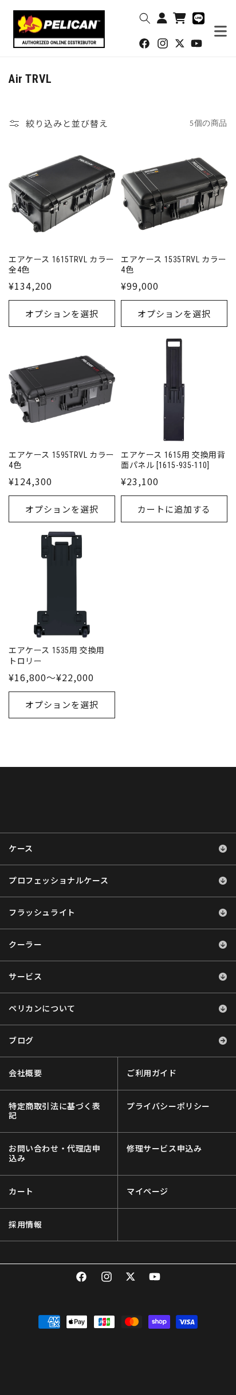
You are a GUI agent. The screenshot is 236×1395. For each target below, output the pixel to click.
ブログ (21, 1040)
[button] (145, 18)
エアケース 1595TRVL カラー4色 (62, 460)
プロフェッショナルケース (58, 880)
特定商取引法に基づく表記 (55, 1111)
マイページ (147, 1191)
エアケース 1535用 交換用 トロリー (57, 655)
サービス (25, 976)
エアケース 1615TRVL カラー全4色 (62, 264)
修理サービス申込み (164, 1148)
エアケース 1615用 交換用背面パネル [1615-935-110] (173, 460)
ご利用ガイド (152, 1073)
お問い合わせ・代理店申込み (55, 1153)
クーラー (25, 944)
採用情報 (25, 1224)
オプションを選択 (62, 313)
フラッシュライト (42, 912)
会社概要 (25, 1073)
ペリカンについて (42, 1008)
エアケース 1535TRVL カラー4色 (174, 264)
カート (21, 1191)
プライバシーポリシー (168, 1106)
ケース (21, 848)
